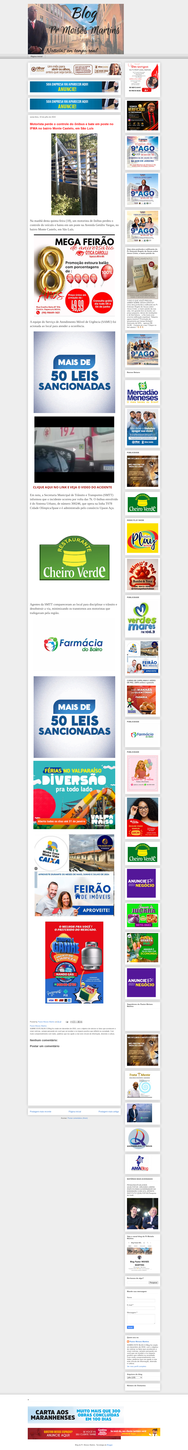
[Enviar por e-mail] (71, 1022)
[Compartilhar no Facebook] (79, 1022)
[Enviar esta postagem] (67, 1022)
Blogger (109, 1445)
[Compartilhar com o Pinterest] (81, 1022)
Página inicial (36, 56)
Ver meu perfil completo (136, 1366)
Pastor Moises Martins (139, 1342)
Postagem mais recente (40, 1112)
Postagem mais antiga (109, 1112)
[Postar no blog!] (74, 1022)
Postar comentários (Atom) (78, 1118)
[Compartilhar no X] (76, 1022)
